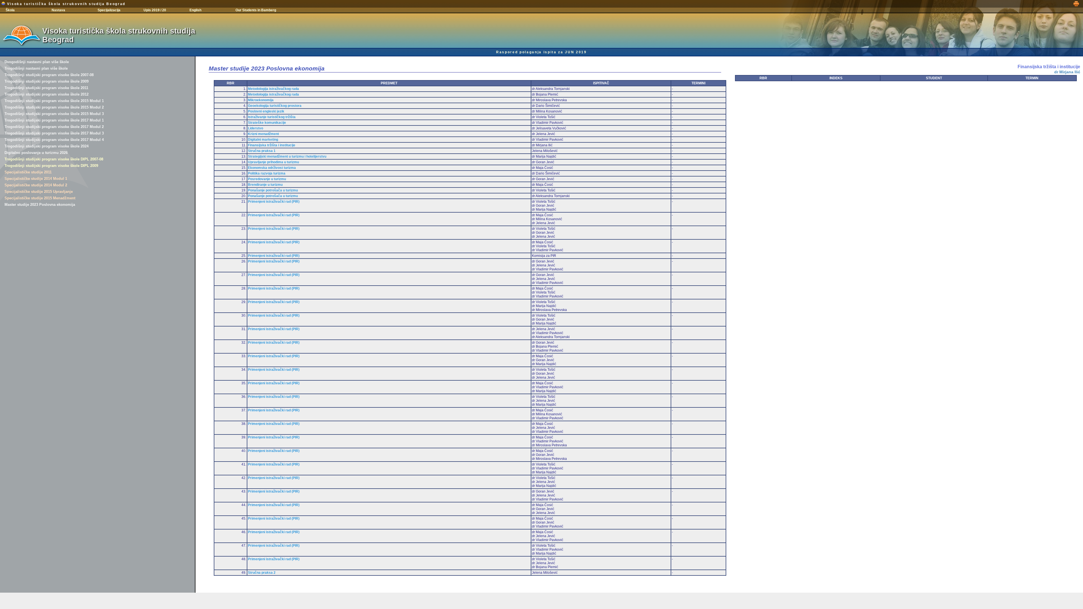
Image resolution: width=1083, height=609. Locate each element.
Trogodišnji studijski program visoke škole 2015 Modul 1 (54, 101)
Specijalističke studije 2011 (28, 172)
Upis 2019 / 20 (155, 10)
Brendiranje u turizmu (265, 185)
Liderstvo (255, 128)
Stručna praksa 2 (262, 573)
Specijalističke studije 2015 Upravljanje (39, 191)
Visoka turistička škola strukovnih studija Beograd (65, 4)
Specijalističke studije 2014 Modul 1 (36, 178)
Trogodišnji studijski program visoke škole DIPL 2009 (51, 166)
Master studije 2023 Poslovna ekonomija (40, 204)
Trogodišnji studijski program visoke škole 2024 (47, 146)
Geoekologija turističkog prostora (274, 106)
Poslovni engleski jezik (266, 111)
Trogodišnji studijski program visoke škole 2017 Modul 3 (54, 133)
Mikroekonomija (261, 100)
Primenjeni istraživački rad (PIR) (274, 202)
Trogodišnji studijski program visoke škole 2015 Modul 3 (54, 114)
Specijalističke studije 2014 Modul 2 (36, 185)
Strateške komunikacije (267, 123)
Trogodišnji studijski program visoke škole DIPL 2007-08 (54, 159)
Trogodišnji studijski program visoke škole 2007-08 (49, 75)
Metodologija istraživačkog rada (273, 89)
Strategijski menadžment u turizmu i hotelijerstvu (287, 156)
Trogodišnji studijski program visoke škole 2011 (46, 88)
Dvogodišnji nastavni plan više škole (37, 62)
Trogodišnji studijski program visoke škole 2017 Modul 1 (54, 120)
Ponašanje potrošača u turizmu (273, 190)
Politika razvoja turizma (266, 173)
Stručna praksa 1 (262, 151)
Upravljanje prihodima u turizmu (273, 162)
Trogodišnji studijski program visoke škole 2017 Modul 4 (54, 140)
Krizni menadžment (263, 134)
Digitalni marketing (263, 140)
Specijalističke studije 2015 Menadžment (40, 198)
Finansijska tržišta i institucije (271, 145)
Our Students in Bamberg (255, 10)
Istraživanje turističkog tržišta (272, 117)
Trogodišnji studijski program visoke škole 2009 (47, 81)
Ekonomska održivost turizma (272, 168)
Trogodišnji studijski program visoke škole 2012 (47, 94)
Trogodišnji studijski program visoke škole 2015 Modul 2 (54, 107)
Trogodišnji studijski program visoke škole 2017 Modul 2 (54, 127)
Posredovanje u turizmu (267, 179)
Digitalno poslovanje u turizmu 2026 (36, 153)
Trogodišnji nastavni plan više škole (36, 68)
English (195, 10)
